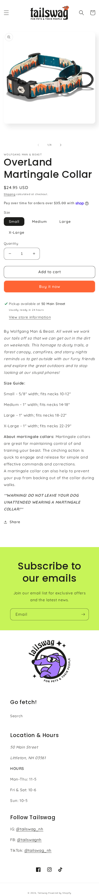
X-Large (16, 232)
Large (65, 221)
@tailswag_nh (29, 829)
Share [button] (15, 522)
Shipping (9, 194)
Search (16, 716)
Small (14, 221)
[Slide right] (60, 145)
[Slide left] (38, 145)
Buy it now (49, 286)
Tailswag (42, 893)
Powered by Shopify (59, 893)
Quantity (11, 243)
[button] (6, 12)
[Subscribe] (83, 614)
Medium (39, 221)
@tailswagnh (29, 839)
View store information (30, 317)
